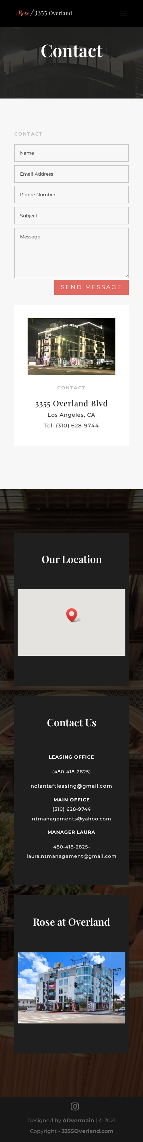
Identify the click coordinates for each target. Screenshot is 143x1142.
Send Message (91, 287)
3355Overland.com (87, 1131)
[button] (74, 615)
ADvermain (78, 1120)
